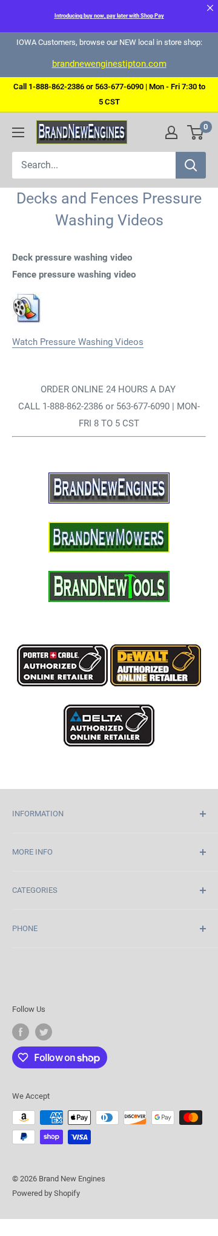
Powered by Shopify (46, 1193)
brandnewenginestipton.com (109, 63)
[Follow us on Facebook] (20, 1031)
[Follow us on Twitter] (43, 1031)
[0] (195, 132)
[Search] (191, 165)
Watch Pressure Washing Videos (78, 341)
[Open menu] (18, 132)
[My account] (171, 132)
